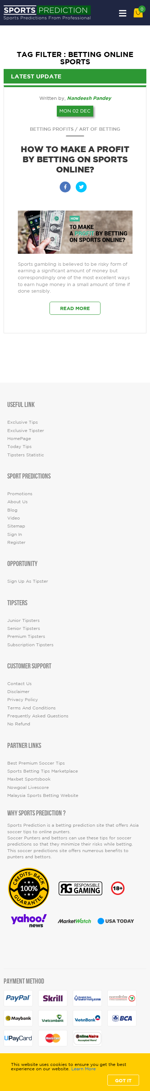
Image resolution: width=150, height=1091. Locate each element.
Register (16, 542)
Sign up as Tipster (27, 581)
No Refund (18, 723)
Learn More (83, 1069)
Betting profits (52, 129)
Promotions (19, 493)
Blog (12, 510)
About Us (17, 501)
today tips (19, 446)
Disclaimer (18, 691)
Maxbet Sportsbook (29, 779)
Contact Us (19, 683)
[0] (138, 16)
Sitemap (16, 526)
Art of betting (99, 129)
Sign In (14, 534)
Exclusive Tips (22, 422)
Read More (75, 308)
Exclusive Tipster (25, 430)
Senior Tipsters (23, 628)
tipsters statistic (25, 454)
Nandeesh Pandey (89, 98)
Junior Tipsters (23, 620)
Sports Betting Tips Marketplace (42, 771)
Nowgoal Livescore (28, 787)
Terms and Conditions (31, 707)
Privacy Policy (22, 699)
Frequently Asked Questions (37, 715)
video (13, 518)
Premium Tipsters (26, 636)
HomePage (19, 438)
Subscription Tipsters (30, 644)
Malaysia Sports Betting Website (42, 795)
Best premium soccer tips (36, 763)
